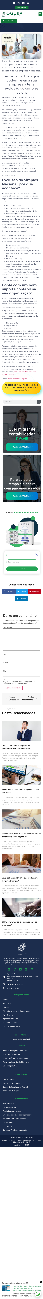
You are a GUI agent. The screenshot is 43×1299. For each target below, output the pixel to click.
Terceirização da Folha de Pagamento (17, 1058)
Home (5, 1000)
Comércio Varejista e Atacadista (15, 1130)
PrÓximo (22, 569)
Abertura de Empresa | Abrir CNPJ (15, 1051)
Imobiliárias (7, 1126)
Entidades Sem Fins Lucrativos (14, 1119)
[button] (40, 14)
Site (4, 671)
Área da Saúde (8, 1104)
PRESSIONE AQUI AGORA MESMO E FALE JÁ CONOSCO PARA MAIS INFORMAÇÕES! (21, 387)
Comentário (8, 627)
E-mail (6, 662)
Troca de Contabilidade (11, 1054)
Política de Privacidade (11, 1026)
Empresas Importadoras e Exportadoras (17, 1115)
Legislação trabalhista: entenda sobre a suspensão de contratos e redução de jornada (27, 1288)
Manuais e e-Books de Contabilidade (16, 1011)
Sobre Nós (7, 1004)
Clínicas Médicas (9, 1107)
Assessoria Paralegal (11, 1091)
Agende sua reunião (10, 1019)
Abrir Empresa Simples (17, 379)
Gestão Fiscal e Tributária (12, 1083)
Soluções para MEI (10, 1066)
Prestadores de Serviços (12, 1111)
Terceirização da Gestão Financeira (16, 1062)
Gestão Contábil (9, 1079)
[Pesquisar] (39, 402)
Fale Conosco (8, 1015)
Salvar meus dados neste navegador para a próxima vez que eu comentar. (20, 682)
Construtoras (8, 1122)
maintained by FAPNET (21, 1145)
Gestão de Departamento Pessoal (15, 1087)
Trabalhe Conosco (9, 1023)
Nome (6, 654)
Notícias (6, 1007)
